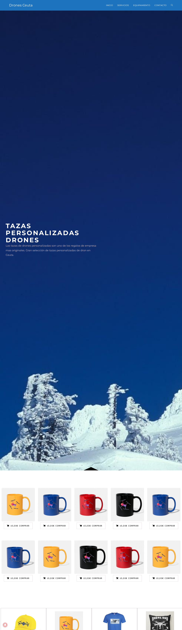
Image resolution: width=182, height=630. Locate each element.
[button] (18, 525)
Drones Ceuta (21, 5)
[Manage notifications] (5, 625)
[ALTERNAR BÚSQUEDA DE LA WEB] (172, 5)
